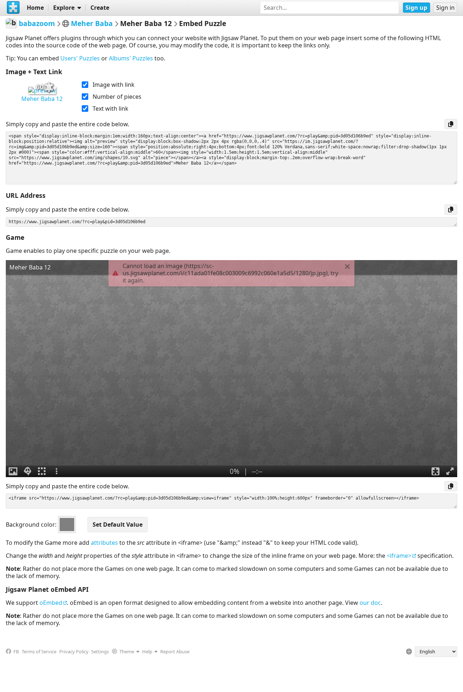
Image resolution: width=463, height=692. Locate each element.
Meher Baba (92, 23)
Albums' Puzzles (131, 58)
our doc (370, 603)
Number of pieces (117, 97)
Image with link (114, 85)
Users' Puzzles (80, 58)
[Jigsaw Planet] (13, 7)
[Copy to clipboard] (451, 124)
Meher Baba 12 (42, 98)
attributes (104, 543)
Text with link (110, 108)
